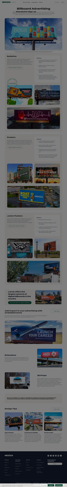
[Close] (65, 485)
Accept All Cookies (59, 485)
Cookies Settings (43, 485)
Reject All (51, 485)
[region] (33, 485)
